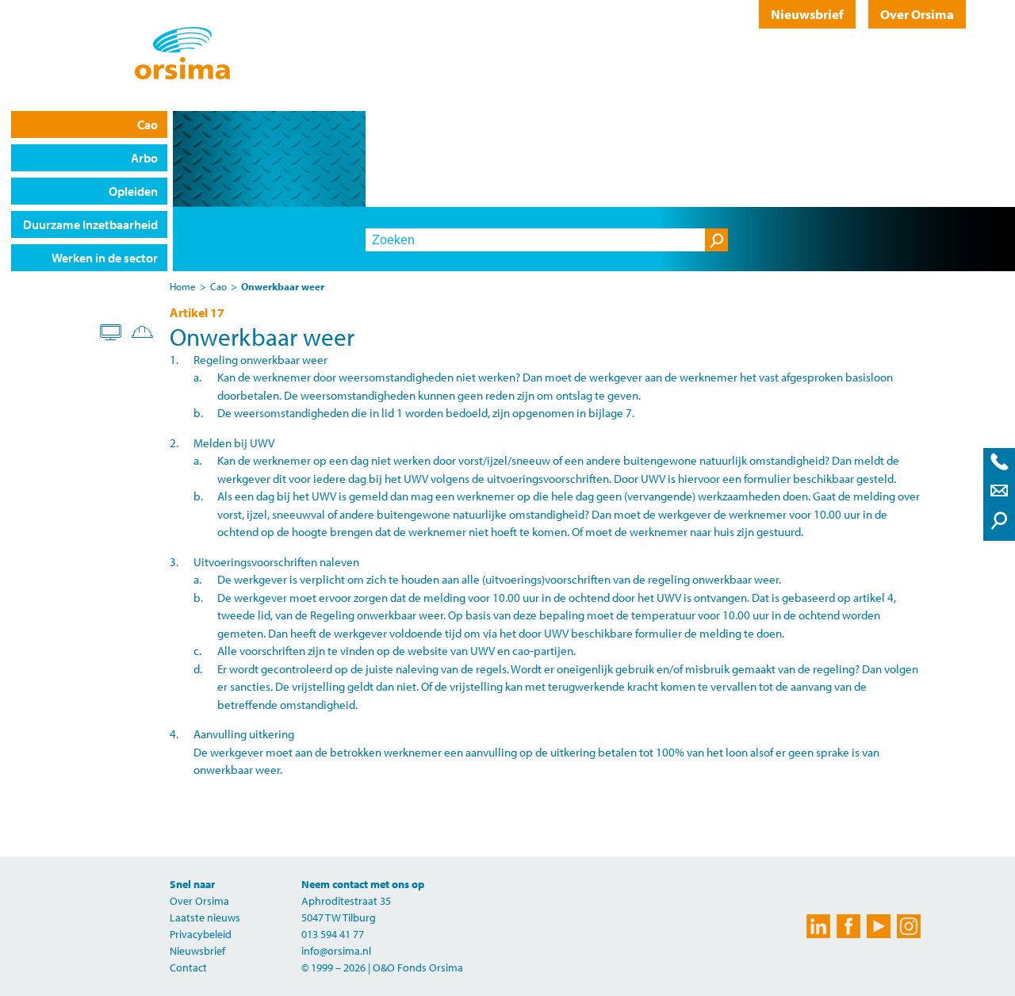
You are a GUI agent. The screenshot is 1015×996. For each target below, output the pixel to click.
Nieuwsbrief (807, 14)
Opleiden (133, 191)
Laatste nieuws (205, 917)
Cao (147, 124)
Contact (188, 967)
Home (183, 286)
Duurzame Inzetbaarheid (90, 224)
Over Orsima (917, 14)
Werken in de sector (105, 258)
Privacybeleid (201, 934)
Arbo (144, 158)
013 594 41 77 (332, 934)
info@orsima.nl (336, 951)
